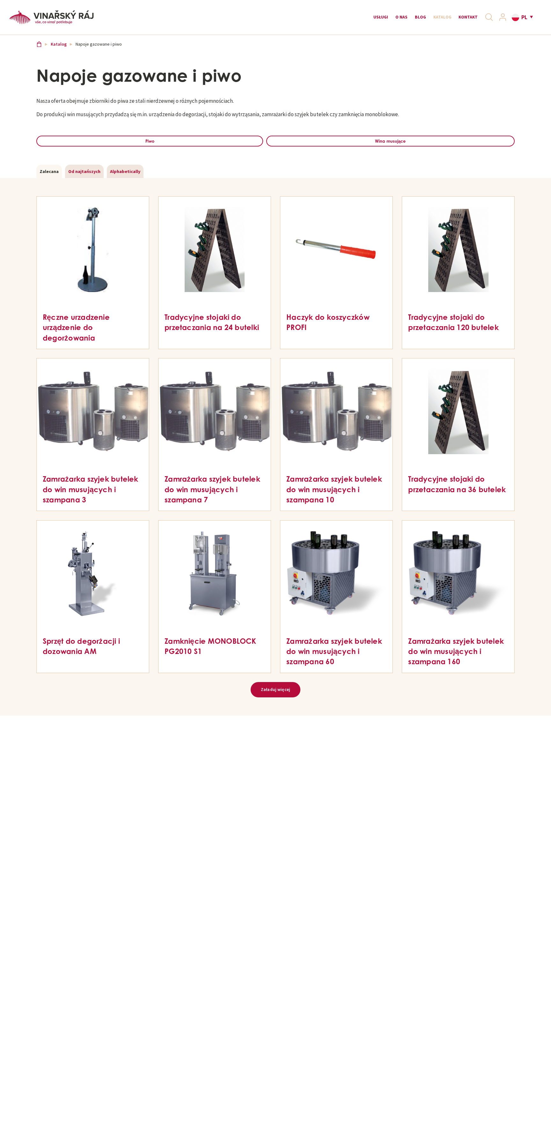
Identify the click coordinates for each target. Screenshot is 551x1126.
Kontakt (461, 19)
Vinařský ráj (40, 52)
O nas (378, 19)
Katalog (428, 19)
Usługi (352, 19)
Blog (401, 19)
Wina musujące (389, 150)
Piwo (148, 150)
